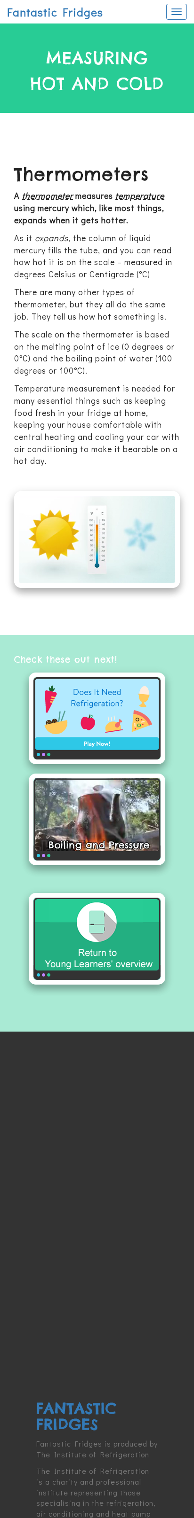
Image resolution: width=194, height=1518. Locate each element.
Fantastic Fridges (55, 12)
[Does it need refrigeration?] (97, 718)
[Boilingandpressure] (97, 819)
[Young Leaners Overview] (97, 939)
